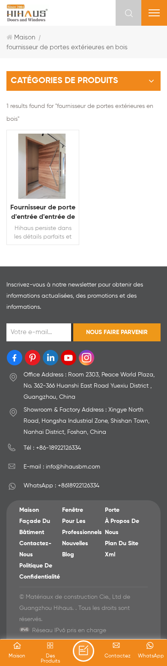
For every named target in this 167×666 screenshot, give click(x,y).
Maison (24, 37)
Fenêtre (72, 510)
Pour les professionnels (82, 526)
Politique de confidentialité (39, 571)
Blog (68, 555)
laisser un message (83, 651)
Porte (112, 510)
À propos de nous (122, 526)
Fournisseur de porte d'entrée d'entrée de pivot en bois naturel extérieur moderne (42, 213)
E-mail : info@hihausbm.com (62, 467)
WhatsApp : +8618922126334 (61, 486)
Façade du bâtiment (34, 526)
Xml (110, 555)
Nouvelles (75, 544)
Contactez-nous (35, 549)
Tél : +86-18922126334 (52, 448)
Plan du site (121, 544)
